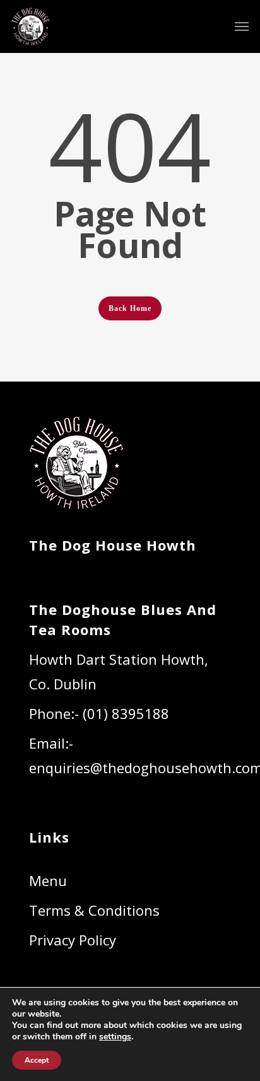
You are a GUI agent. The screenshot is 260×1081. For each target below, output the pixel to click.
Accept (37, 1060)
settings (115, 1037)
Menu (48, 880)
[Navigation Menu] (242, 26)
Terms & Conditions (94, 910)
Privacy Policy (72, 939)
